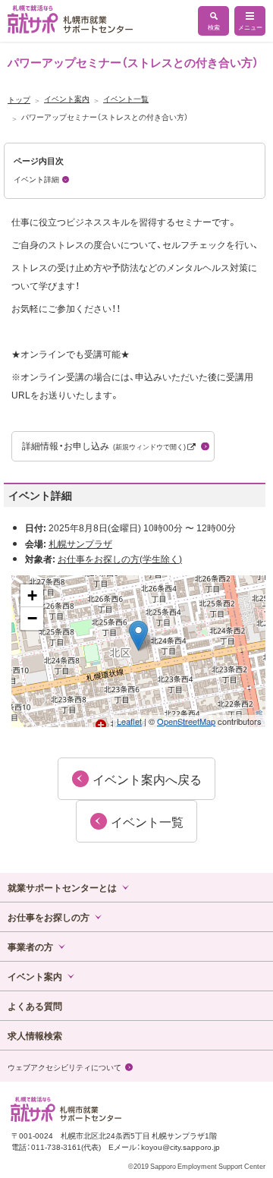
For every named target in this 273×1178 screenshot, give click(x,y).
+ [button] (32, 595)
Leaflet (129, 721)
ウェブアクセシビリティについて (64, 1066)
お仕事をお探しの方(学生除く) (120, 558)
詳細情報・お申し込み (104, 445)
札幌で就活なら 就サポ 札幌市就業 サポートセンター (70, 19)
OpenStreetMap (186, 721)
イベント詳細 (36, 178)
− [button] (32, 618)
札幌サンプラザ (80, 543)
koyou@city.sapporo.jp (180, 1146)
